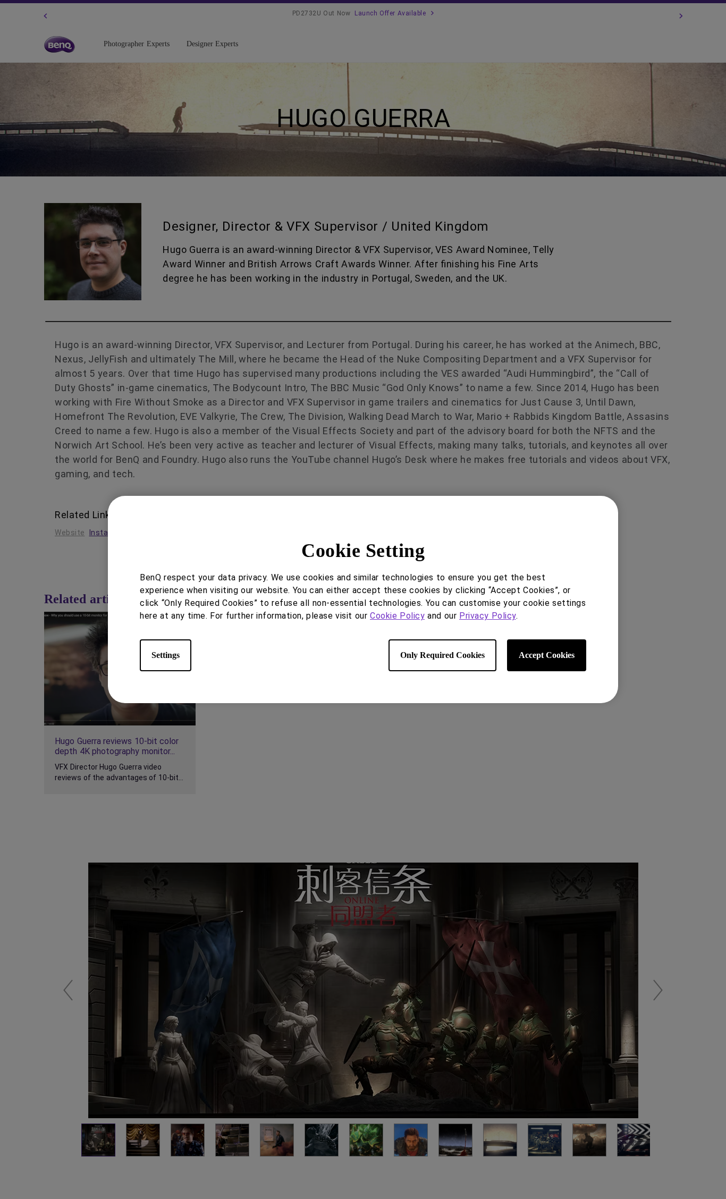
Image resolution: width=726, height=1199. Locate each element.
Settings (165, 655)
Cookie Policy (397, 616)
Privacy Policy (487, 616)
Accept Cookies (547, 655)
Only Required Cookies (442, 655)
